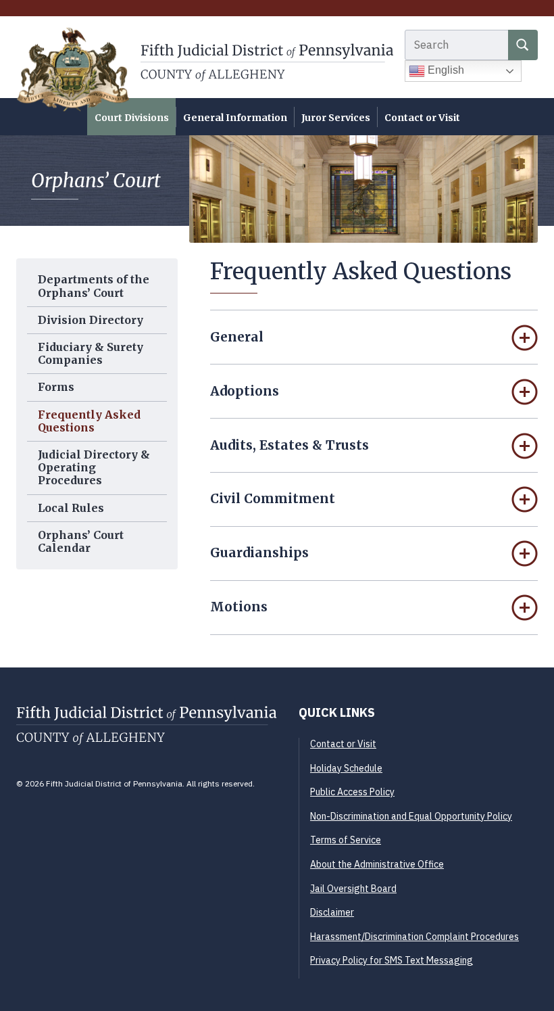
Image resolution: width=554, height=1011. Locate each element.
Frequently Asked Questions (89, 421)
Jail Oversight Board (353, 889)
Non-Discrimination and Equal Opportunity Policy (411, 816)
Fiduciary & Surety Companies (90, 353)
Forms (56, 387)
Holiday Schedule (346, 768)
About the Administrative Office (377, 864)
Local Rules (71, 508)
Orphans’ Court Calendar (81, 541)
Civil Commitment (272, 498)
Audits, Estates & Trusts (289, 445)
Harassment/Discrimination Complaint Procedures (414, 937)
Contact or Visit (422, 118)
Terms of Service (345, 840)
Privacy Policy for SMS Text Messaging (391, 960)
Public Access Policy (352, 792)
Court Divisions (132, 118)
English (444, 70)
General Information (235, 118)
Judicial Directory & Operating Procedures (94, 467)
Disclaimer (332, 912)
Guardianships (259, 552)
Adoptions (244, 391)
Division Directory (90, 320)
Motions (239, 606)
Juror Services (335, 118)
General (236, 337)
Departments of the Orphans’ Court (93, 286)
